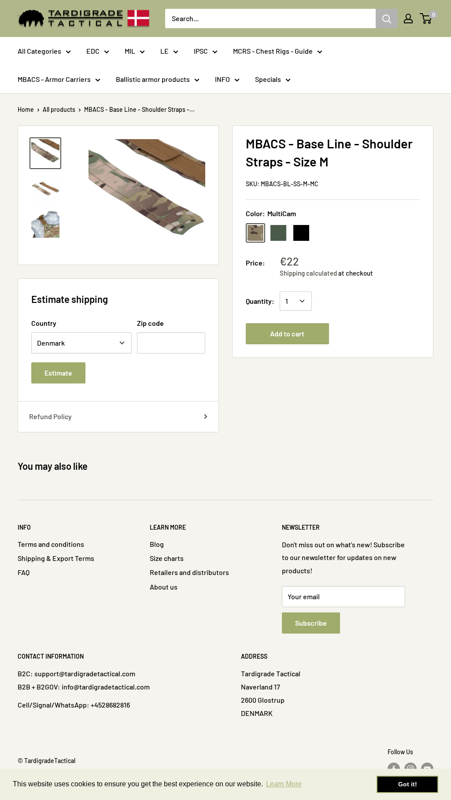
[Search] (387, 18)
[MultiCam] (255, 233)
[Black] (301, 233)
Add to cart (287, 333)
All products (59, 109)
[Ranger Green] (278, 233)
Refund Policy (50, 416)
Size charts (167, 558)
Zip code (150, 323)
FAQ (24, 572)
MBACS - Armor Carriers (54, 79)
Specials (268, 79)
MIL (130, 51)
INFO (222, 79)
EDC (93, 51)
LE (164, 51)
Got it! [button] (407, 784)
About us (163, 586)
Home (26, 109)
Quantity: (260, 301)
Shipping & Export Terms (56, 558)
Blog (157, 544)
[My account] (408, 18)
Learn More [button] (284, 784)
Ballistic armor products (153, 79)
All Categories (39, 51)
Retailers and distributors (189, 572)
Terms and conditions (51, 544)
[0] (426, 18)
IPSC (201, 51)
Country (43, 323)
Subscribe (311, 623)
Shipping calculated (308, 273)
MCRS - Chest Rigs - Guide (273, 51)
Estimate (58, 373)
